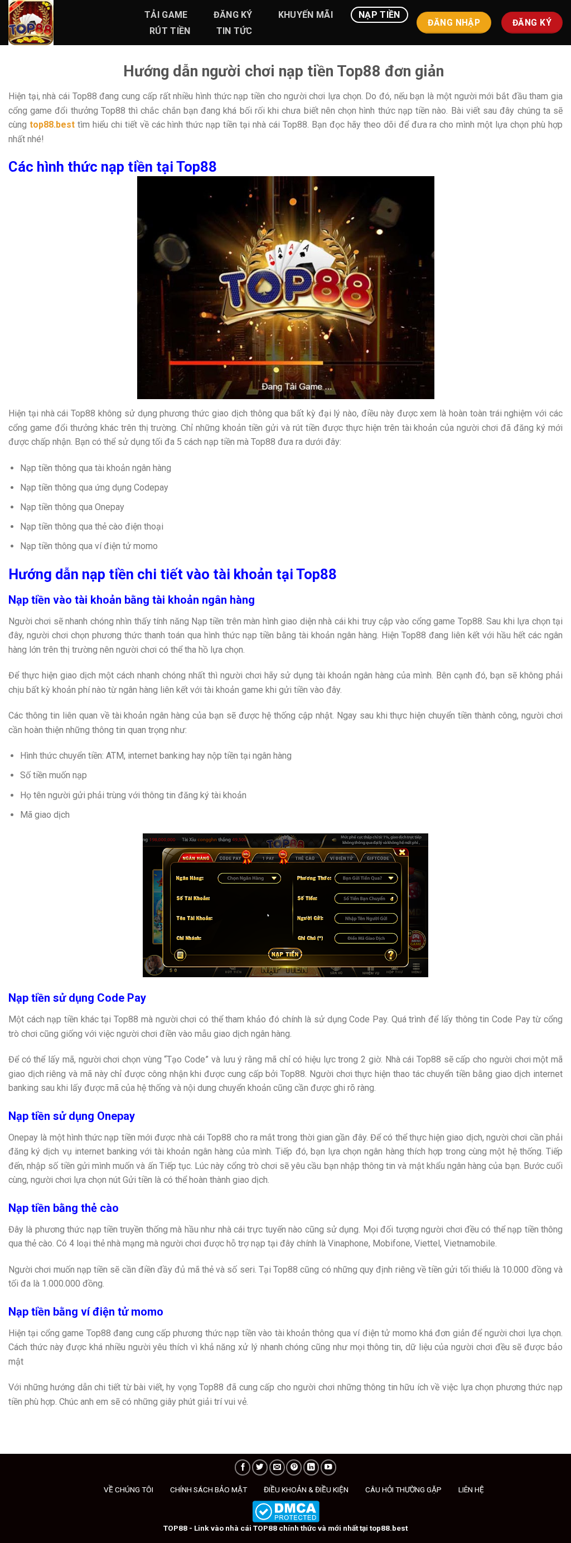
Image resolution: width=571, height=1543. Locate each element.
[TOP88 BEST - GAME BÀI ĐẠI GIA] (64, 22)
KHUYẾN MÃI (305, 14)
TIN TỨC (234, 31)
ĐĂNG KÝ (233, 14)
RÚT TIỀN (170, 31)
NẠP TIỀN (379, 14)
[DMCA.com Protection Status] (286, 1510)
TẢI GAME (166, 14)
